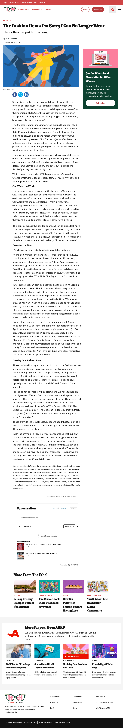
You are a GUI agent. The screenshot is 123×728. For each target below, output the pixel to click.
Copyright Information (13, 722)
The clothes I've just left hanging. (25, 32)
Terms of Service (30, 722)
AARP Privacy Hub (45, 722)
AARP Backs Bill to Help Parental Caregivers (18, 666)
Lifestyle (7, 20)
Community (23, 9)
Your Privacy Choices (63, 722)
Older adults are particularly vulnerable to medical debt (46, 673)
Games (94, 661)
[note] (41, 89)
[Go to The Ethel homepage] (7, 9)
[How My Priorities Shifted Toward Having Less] (73, 586)
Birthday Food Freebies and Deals (75, 666)
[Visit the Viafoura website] (73, 565)
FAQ (52, 708)
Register (62, 508)
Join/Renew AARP (103, 708)
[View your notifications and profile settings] (77, 526)
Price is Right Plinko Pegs (102, 666)
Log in (55, 508)
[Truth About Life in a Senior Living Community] (98, 586)
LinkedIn (26, 94)
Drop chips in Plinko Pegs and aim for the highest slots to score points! (104, 675)
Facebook (14, 94)
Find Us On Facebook (104, 702)
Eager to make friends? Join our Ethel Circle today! (23, 3)
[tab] (25, 526)
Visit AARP (100, 696)
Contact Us (55, 696)
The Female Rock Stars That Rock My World (49, 602)
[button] (112, 9)
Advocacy (10, 661)
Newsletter (37, 9)
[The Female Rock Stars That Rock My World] (49, 586)
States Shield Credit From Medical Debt (44, 666)
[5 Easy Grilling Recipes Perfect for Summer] (25, 586)
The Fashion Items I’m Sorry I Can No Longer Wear (54, 26)
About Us (54, 702)
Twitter (20, 94)
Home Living (68, 661)
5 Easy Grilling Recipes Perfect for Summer (24, 602)
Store (48, 9)
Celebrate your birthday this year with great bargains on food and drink (74, 675)
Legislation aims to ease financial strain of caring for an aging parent (18, 675)
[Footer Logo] (25, 698)
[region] (47, 538)
